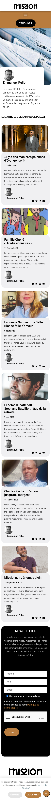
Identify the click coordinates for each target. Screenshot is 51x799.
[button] (25, 15)
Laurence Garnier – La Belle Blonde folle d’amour (23, 324)
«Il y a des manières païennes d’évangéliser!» (24, 158)
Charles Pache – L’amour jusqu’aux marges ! (21, 493)
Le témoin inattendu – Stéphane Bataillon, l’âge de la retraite (25, 408)
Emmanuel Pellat (14, 82)
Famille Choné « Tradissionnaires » (18, 241)
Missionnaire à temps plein (23, 577)
